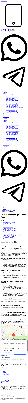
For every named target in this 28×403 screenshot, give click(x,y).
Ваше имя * (3, 395)
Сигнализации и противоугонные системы (12, 234)
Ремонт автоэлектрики (8, 227)
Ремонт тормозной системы (9, 231)
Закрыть (2, 401)
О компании (6, 374)
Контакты (5, 375)
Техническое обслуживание (9, 222)
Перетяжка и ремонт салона (9, 238)
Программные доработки (8, 237)
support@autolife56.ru (5, 381)
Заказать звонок (4, 385)
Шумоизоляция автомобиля (9, 233)
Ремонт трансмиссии (7, 225)
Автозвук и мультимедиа (8, 236)
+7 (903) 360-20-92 (5, 29)
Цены (4, 372)
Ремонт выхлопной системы (9, 228)
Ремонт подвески (7, 229)
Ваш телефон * (4, 396)
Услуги (4, 369)
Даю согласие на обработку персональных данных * (13, 398)
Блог (4, 371)
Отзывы (5, 373)
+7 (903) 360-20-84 (5, 30)
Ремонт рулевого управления (9, 224)
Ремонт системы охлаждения (9, 230)
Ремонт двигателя (7, 223)
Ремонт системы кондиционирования (11, 235)
